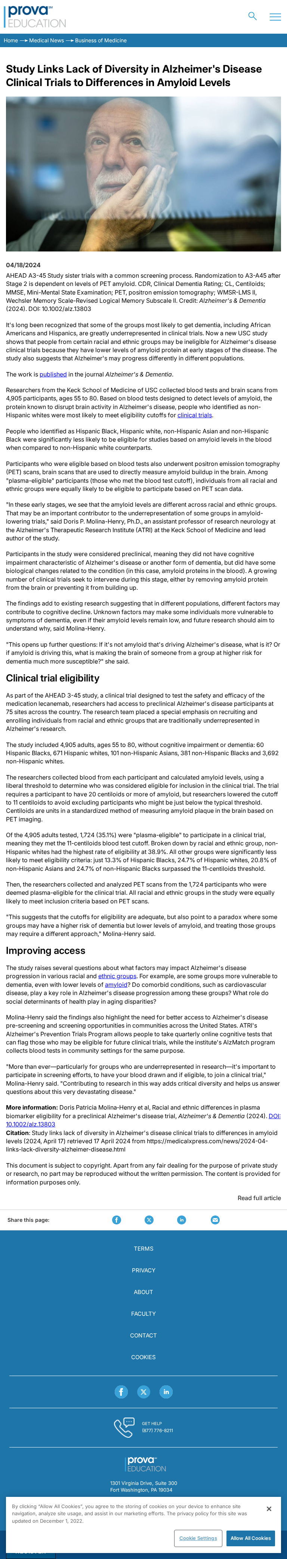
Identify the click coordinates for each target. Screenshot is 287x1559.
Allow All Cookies (251, 1538)
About (143, 1292)
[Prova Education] (35, 16)
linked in (181, 1220)
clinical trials (195, 415)
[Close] (269, 1509)
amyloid (116, 984)
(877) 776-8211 (157, 1430)
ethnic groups (117, 976)
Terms (144, 1248)
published (53, 374)
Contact (143, 1335)
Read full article (259, 1198)
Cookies (143, 1357)
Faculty (143, 1313)
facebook (116, 1220)
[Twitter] (143, 1391)
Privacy (143, 1270)
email (215, 1220)
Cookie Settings (198, 1538)
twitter (149, 1219)
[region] (143, 1525)
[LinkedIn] (166, 1391)
